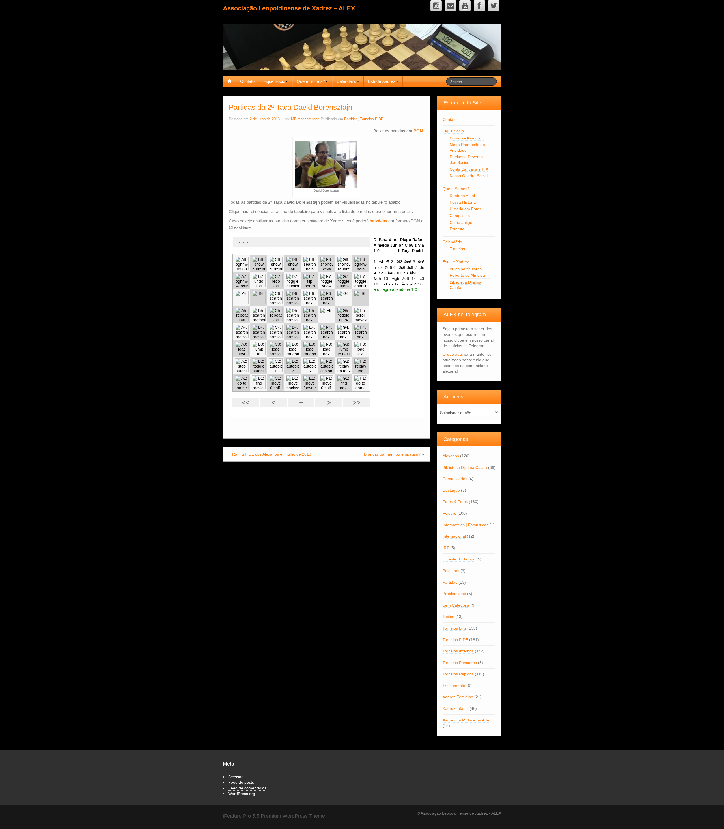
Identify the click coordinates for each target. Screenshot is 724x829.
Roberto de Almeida (467, 275)
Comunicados (455, 478)
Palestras (451, 570)
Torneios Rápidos (458, 674)
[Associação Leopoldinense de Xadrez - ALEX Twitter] (493, 5)
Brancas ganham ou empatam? (392, 454)
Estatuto (457, 229)
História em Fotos (465, 209)
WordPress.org (241, 793)
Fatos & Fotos (455, 501)
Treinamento (454, 685)
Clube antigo (461, 222)
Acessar (235, 776)
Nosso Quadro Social (469, 175)
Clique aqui (453, 354)
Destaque (451, 490)
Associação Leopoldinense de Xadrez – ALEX (289, 8)
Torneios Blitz (454, 628)
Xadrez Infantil (455, 708)
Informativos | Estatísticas (465, 525)
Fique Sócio (274, 81)
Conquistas (460, 215)
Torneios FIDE (371, 119)
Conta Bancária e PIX (469, 169)
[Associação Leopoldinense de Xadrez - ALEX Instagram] (436, 5)
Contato (247, 81)
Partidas (351, 119)
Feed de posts (241, 782)
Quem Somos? (311, 81)
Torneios (457, 248)
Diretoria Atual (462, 195)
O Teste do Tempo (459, 559)
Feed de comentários (247, 788)
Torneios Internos (458, 651)
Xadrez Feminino (458, 697)
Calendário (346, 81)
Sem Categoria (456, 605)
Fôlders (449, 513)
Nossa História (463, 202)
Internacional (454, 536)
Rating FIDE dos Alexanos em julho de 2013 (271, 454)
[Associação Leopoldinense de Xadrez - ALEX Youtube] (465, 5)
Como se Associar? (467, 138)
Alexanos (451, 456)
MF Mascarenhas (305, 119)
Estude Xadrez (381, 81)
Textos (448, 616)
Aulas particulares (466, 269)
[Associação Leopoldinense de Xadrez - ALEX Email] (450, 5)
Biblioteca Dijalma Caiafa (465, 467)
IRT (446, 547)
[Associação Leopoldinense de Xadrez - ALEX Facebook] (479, 5)
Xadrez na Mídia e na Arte (466, 720)
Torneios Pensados (460, 662)
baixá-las (378, 220)
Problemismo (454, 593)
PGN (418, 130)
